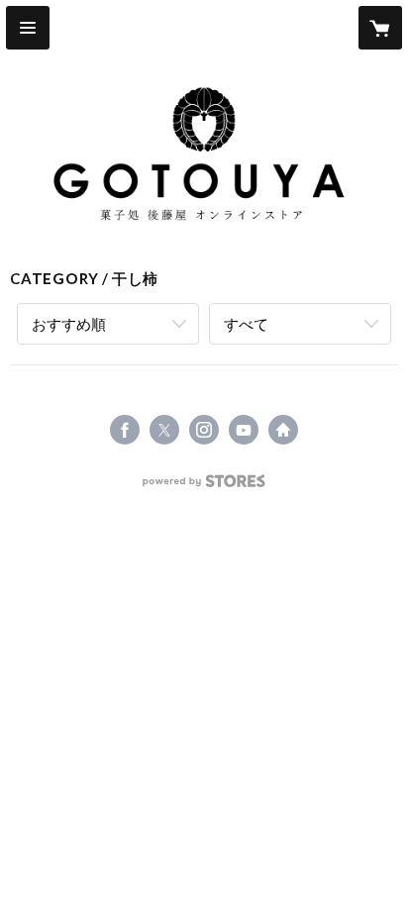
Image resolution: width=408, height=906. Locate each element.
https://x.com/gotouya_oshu (164, 430)
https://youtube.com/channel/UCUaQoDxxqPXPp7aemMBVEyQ (243, 430)
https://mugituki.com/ (283, 430)
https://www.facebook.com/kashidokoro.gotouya (125, 430)
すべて (246, 324)
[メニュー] (28, 28)
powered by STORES (204, 486)
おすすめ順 (69, 324)
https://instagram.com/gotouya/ (204, 430)
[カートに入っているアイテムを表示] (380, 28)
